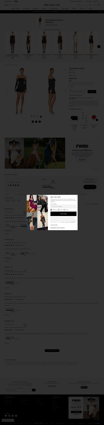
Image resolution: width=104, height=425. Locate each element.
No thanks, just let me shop (57, 227)
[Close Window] (76, 196)
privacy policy (73, 221)
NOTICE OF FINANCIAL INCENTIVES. (68, 222)
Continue (63, 213)
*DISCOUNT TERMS (54, 224)
